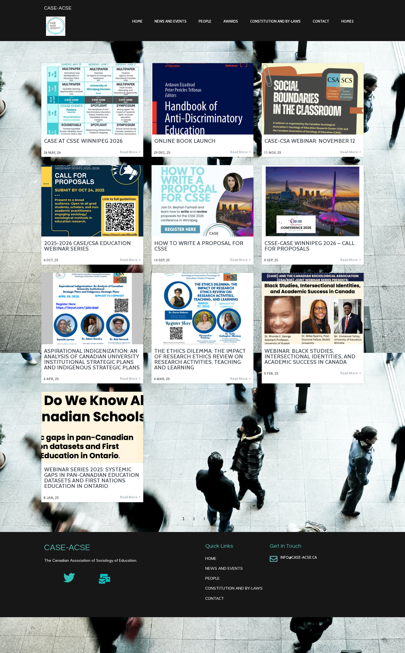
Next (218, 518)
